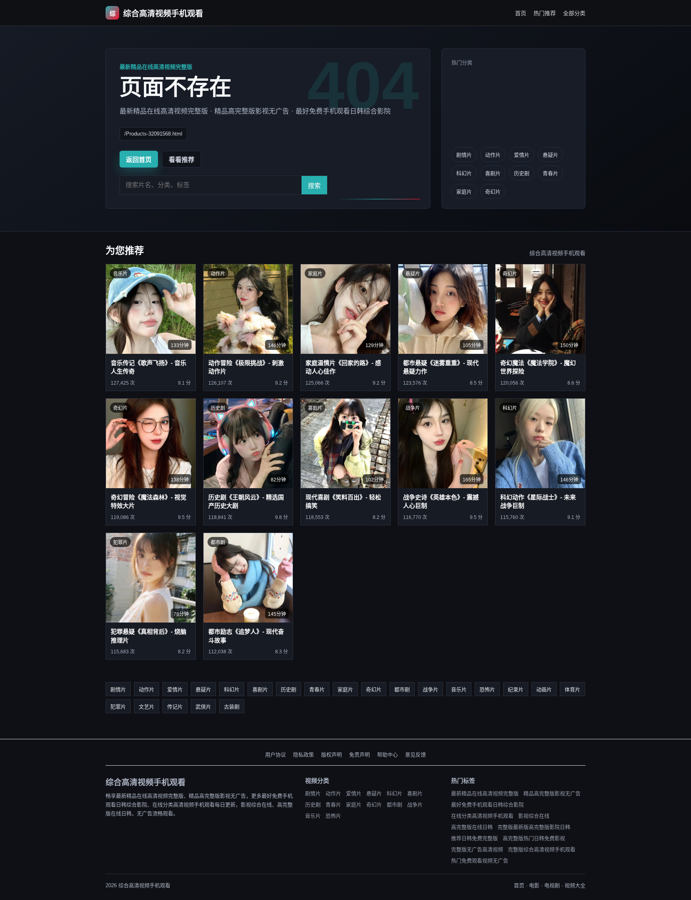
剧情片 (464, 155)
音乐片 (459, 689)
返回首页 (139, 159)
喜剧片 (493, 173)
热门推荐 (544, 13)
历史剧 (521, 173)
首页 (520, 13)
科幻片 (464, 173)
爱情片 (521, 155)
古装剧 (232, 707)
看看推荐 (181, 159)
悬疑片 (550, 155)
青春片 (550, 173)
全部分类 (574, 13)
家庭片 (464, 192)
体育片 (572, 689)
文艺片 (146, 707)
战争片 (430, 689)
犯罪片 (118, 707)
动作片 (493, 155)
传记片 (175, 707)
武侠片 (203, 707)
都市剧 (402, 689)
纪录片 (515, 689)
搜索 (314, 185)
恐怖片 (487, 689)
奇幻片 (493, 192)
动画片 (544, 689)
